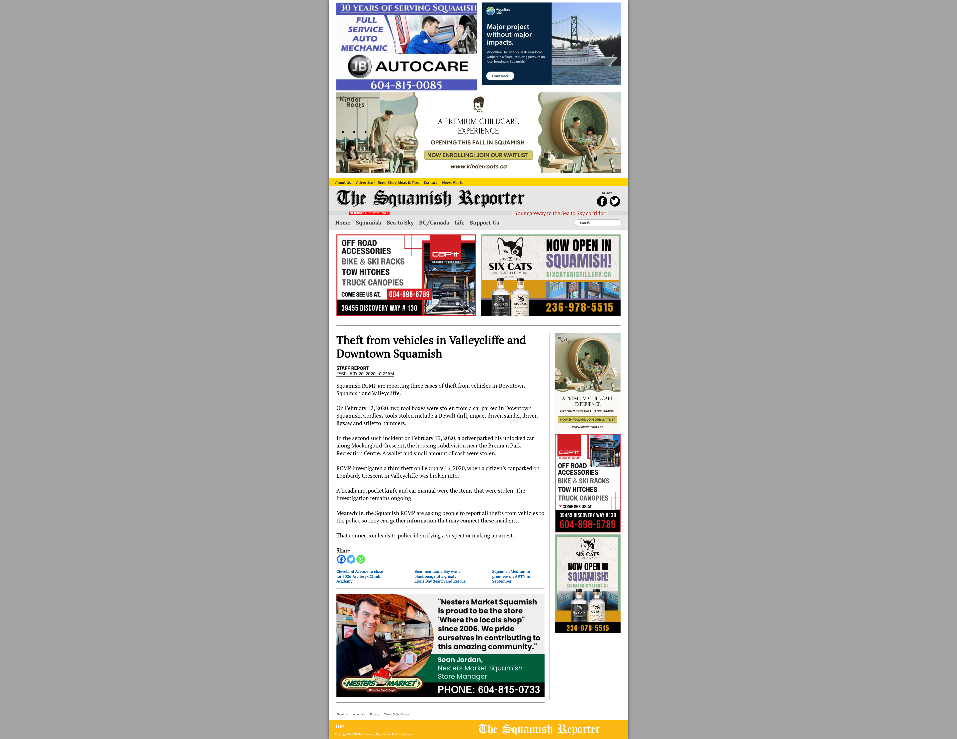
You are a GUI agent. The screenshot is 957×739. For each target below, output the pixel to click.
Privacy (374, 714)
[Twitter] (351, 559)
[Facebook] (341, 559)
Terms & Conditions (396, 714)
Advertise (359, 714)
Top (339, 726)
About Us (342, 714)
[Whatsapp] (360, 559)
